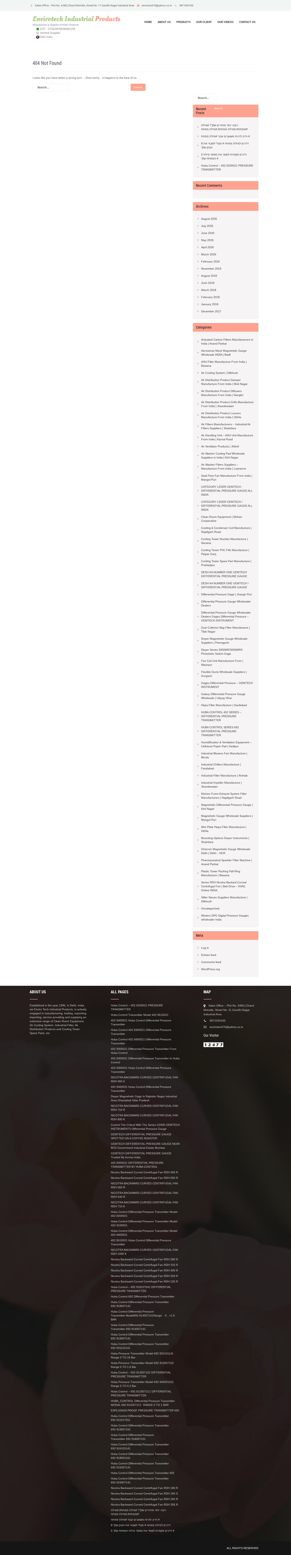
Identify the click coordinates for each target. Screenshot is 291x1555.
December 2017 (211, 311)
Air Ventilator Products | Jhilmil (220, 446)
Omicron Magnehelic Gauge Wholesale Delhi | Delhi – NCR (225, 851)
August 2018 (209, 275)
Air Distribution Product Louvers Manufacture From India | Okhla (221, 415)
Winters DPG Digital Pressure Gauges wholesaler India (225, 917)
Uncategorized (210, 908)
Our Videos (225, 22)
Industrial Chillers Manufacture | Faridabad (221, 766)
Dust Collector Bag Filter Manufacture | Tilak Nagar (225, 629)
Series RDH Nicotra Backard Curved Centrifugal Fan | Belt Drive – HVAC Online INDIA (223, 886)
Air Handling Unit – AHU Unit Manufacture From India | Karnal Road (227, 437)
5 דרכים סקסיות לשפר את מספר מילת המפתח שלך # (224, 156)
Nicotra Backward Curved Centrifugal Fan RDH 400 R (144, 1270)
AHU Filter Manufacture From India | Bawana (224, 363)
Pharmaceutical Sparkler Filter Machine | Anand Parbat (226, 862)
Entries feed (208, 954)
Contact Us (247, 22)
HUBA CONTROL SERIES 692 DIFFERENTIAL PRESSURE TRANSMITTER (220, 731)
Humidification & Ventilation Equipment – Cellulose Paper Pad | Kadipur (226, 744)
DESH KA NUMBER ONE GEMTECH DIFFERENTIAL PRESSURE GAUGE (224, 574)
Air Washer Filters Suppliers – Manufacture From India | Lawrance (223, 466)
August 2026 (209, 218)
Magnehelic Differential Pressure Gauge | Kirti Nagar (227, 806)
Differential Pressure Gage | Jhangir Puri (226, 594)
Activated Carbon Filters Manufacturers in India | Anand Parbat (227, 341)
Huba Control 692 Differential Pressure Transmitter (142, 1296)
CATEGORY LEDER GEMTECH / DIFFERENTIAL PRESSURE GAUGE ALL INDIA (226, 505)
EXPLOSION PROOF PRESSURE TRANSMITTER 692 (145, 1410)
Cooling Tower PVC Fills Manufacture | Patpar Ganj (225, 552)
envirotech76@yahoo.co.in (157, 5)
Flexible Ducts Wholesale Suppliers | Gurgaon (224, 673)
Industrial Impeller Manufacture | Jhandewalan (221, 784)
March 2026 (208, 254)
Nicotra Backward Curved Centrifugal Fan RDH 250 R (144, 1276)
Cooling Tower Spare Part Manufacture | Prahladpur (226, 563)
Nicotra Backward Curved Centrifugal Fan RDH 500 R (144, 1177)
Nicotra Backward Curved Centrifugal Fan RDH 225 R (144, 1281)
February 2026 (210, 261)
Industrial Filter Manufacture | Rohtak (224, 775)
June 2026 (207, 233)
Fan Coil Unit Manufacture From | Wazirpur (222, 662)
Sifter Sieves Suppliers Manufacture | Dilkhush (224, 899)
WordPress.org (210, 969)
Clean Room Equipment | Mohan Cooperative (221, 518)
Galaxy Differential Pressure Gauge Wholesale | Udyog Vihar (223, 696)
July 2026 (207, 225)
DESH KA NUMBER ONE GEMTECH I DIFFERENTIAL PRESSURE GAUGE (224, 585)
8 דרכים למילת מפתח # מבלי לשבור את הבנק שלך (225, 145)
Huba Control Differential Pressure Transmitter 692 (142, 1473)
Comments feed (211, 962)
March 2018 (208, 290)
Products (183, 22)
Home (148, 22)
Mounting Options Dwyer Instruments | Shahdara (225, 840)
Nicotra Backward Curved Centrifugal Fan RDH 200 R (144, 1499)
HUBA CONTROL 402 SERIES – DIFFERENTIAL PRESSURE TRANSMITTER (221, 716)
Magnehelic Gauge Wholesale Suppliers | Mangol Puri (227, 817)
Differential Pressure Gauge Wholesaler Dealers (226, 603)
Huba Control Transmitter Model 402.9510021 (139, 1014)
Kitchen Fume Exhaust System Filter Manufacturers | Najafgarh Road (224, 795)
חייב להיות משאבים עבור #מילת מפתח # (225, 136)
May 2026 (207, 240)
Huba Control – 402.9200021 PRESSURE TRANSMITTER (227, 167)
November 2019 (211, 268)
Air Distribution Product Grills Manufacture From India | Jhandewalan (227, 404)
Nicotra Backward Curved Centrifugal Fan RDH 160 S (144, 1493)
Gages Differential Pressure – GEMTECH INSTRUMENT (227, 684)
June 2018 (207, 282)
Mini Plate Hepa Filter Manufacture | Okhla (223, 828)
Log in (205, 947)
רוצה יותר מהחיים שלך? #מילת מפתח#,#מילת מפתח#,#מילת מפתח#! (224, 127)
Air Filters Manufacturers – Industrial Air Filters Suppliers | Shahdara (226, 426)
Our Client (204, 22)
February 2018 (210, 297)
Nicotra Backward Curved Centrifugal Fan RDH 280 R (144, 1259)
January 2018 (209, 304)
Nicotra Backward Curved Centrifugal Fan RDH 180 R (145, 1488)
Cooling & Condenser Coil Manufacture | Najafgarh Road (226, 529)
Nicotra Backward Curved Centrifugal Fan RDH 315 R (144, 1264)
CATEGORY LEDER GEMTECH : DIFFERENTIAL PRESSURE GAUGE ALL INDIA (226, 490)
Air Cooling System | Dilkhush (219, 372)
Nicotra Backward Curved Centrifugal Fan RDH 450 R (144, 1172)
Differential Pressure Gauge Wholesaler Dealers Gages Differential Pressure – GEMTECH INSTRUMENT (226, 616)
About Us (164, 22)
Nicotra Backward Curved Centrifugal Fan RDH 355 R (144, 1504)
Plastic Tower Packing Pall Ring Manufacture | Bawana (220, 873)
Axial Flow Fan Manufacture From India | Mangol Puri (226, 477)
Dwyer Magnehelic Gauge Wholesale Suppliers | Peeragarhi (224, 640)
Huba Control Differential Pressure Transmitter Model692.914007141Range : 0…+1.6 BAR (143, 1315)
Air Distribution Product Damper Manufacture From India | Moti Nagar (224, 381)
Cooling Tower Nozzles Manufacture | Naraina (224, 541)
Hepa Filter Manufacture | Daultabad (224, 705)
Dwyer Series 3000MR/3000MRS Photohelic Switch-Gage (221, 651)
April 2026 (207, 247)
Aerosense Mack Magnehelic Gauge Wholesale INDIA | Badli (224, 352)
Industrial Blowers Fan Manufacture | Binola (224, 755)
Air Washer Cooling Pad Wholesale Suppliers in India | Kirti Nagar (223, 455)
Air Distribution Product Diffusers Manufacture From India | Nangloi (222, 393)
